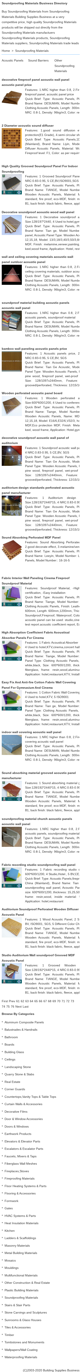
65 (36, 1001)
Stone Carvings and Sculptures (26, 1312)
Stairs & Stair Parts (17, 1305)
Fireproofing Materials (20, 1178)
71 (63, 1001)
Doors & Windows (17, 1126)
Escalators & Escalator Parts (24, 1148)
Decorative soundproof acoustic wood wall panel (38, 212)
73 (72, 1001)
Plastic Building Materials (21, 1290)
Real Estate (12, 1082)
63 (27, 1001)
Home (6, 50)
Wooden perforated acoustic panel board (32, 393)
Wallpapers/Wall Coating (21, 1350)
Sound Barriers (38, 60)
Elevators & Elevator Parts (22, 1141)
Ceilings (10, 1059)
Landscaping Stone (18, 1067)
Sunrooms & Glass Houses (23, 1320)
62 (22, 1001)
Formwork (11, 1201)
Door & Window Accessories (24, 1119)
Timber (9, 1335)
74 (3, 1006)
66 (40, 1001)
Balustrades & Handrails (21, 1029)
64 (31, 1001)
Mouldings (12, 1268)
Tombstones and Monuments (24, 1342)
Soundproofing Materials (32, 50)
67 (45, 1001)
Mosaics (10, 1260)
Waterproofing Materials (21, 1357)
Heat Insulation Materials (21, 1223)
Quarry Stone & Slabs (19, 1074)
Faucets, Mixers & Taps (21, 1156)
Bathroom (11, 1037)
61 (18, 1001)
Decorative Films (16, 1111)
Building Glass (14, 1052)
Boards (9, 1044)
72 (68, 1001)
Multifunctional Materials (21, 1275)
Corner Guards (15, 1089)
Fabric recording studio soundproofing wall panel (38, 864)
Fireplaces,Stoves (17, 1171)
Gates (9, 1208)
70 (58, 1001)
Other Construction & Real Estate (27, 1282)
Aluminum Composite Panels (24, 1022)
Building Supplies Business (61, 1370)
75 (8, 1006)
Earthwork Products (18, 1134)
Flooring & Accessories (20, 1193)
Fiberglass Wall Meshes (21, 1163)
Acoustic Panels (12, 60)
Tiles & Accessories (18, 1327)
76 (12, 1006)
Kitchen (10, 1230)
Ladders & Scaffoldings (20, 1238)
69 (54, 1001)
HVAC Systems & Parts (20, 1216)
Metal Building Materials (21, 1253)
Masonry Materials (17, 1245)
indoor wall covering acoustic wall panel (31, 732)
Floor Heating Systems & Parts (25, 1186)
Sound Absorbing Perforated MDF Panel (31, 537)
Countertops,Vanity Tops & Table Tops (30, 1096)
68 (49, 1001)
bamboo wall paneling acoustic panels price (34, 348)
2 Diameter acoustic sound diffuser (28, 125)
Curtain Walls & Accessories (23, 1104)
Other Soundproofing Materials (64, 66)
